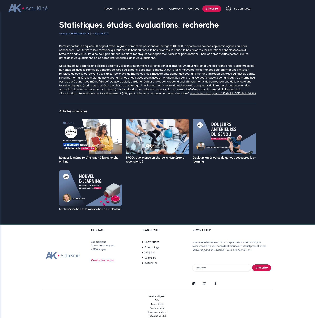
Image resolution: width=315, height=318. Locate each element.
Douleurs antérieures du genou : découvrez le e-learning (224, 159)
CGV (157, 300)
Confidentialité (157, 308)
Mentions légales (157, 296)
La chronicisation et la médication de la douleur (90, 209)
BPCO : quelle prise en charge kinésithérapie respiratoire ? (155, 159)
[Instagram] (204, 282)
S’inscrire (261, 268)
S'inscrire (212, 9)
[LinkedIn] (193, 282)
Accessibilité (157, 304)
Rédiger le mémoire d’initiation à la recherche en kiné (88, 159)
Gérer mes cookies (157, 312)
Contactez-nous (102, 260)
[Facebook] (215, 282)
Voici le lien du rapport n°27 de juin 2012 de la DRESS (223, 93)
